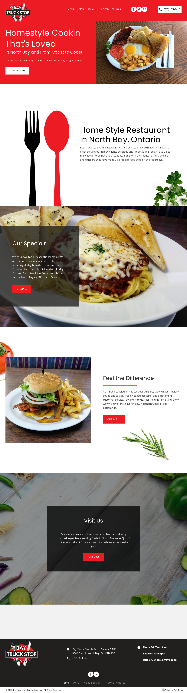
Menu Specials (92, 682)
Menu (76, 682)
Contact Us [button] (18, 70)
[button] (133, 9)
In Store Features (115, 682)
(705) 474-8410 (80, 658)
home (65, 682)
